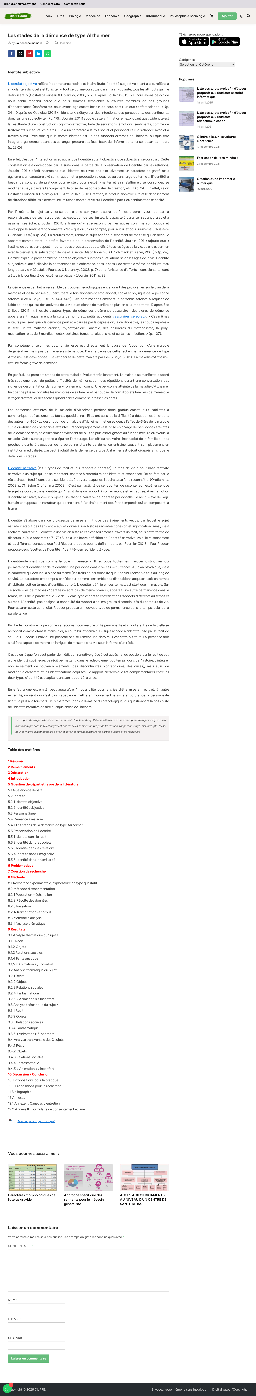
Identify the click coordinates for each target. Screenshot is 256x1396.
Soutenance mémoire (29, 43)
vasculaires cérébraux (129, 316)
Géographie (132, 16)
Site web (15, 1337)
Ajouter (227, 16)
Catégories (187, 60)
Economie (112, 16)
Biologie (75, 16)
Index (48, 16)
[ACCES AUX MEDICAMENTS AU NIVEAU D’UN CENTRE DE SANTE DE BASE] (144, 1177)
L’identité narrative (22, 468)
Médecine (93, 16)
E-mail (14, 1319)
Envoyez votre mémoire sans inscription (180, 1389)
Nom (13, 1300)
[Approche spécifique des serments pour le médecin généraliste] (88, 1177)
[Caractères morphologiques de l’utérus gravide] (32, 1177)
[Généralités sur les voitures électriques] (186, 137)
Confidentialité (50, 4)
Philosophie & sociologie (187, 16)
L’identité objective (22, 84)
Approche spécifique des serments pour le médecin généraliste (84, 1199)
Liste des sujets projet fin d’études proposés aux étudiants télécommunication (221, 117)
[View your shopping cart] (212, 17)
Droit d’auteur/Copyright (20, 4)
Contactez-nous (74, 4)
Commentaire (20, 1246)
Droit (60, 16)
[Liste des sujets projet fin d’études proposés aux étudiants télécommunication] (186, 113)
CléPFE (40, 1389)
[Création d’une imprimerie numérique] (186, 179)
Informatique (155, 16)
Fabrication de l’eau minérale (217, 158)
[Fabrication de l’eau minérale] (186, 158)
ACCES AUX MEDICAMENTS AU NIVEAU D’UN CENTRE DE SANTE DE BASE (143, 1199)
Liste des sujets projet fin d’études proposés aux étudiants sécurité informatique (221, 93)
